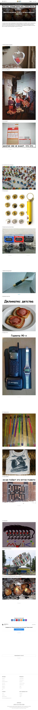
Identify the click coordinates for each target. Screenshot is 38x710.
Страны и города (22, 683)
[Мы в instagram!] (19, 704)
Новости (3, 678)
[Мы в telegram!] (15, 704)
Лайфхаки (3, 687)
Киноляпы (21, 681)
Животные (3, 684)
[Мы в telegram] (4, 1)
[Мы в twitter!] (17, 704)
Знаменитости (22, 684)
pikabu (19, 294)
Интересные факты (5, 681)
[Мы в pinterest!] (20, 704)
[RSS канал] (23, 704)
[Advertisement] (19, 36)
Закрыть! (21, 4)
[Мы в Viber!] (22, 704)
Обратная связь (4, 696)
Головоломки (21, 678)
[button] (12, 620)
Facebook (21, 693)
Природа (3, 686)
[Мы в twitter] (5, 1)
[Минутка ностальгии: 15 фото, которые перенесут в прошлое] (26, 620)
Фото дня (3, 683)
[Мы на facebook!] (2, 1)
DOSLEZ (19, 702)
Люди (20, 686)
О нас (3, 693)
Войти (31, 1)
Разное (21, 687)
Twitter (20, 696)
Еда (2, 689)
